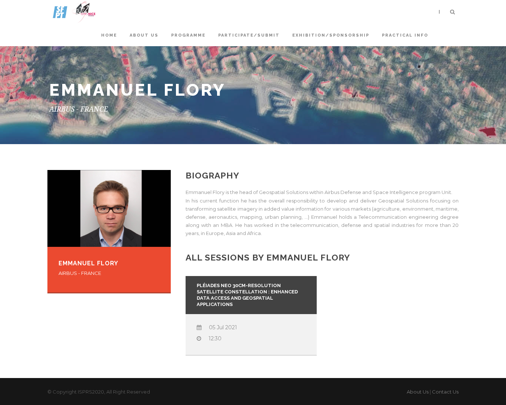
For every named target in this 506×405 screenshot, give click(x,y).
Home (109, 35)
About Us (418, 392)
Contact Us (445, 392)
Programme (188, 35)
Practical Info (405, 35)
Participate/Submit (249, 35)
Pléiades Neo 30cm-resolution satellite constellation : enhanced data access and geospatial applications (247, 295)
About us (144, 35)
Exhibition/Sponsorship (330, 35)
